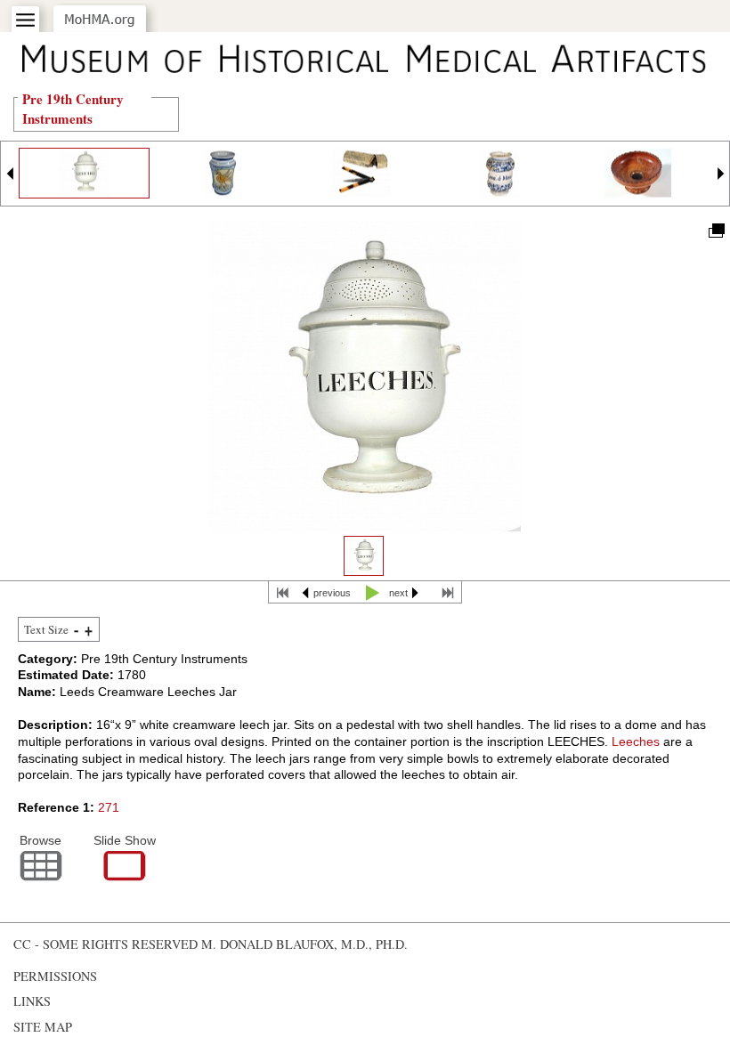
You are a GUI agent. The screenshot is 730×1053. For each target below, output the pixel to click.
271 (108, 807)
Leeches (636, 741)
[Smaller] (76, 630)
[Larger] (88, 630)
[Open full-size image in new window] (715, 229)
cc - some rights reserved (105, 944)
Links (32, 1000)
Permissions (55, 976)
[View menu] (25, 20)
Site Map (42, 1026)
